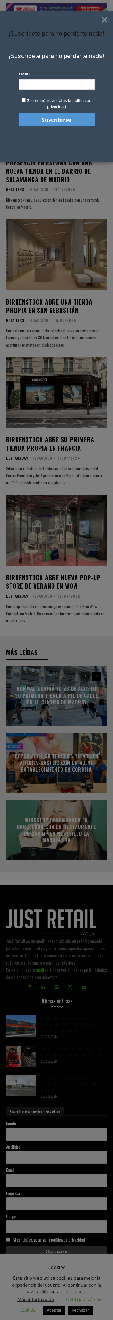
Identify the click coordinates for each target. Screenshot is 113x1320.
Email (24, 74)
